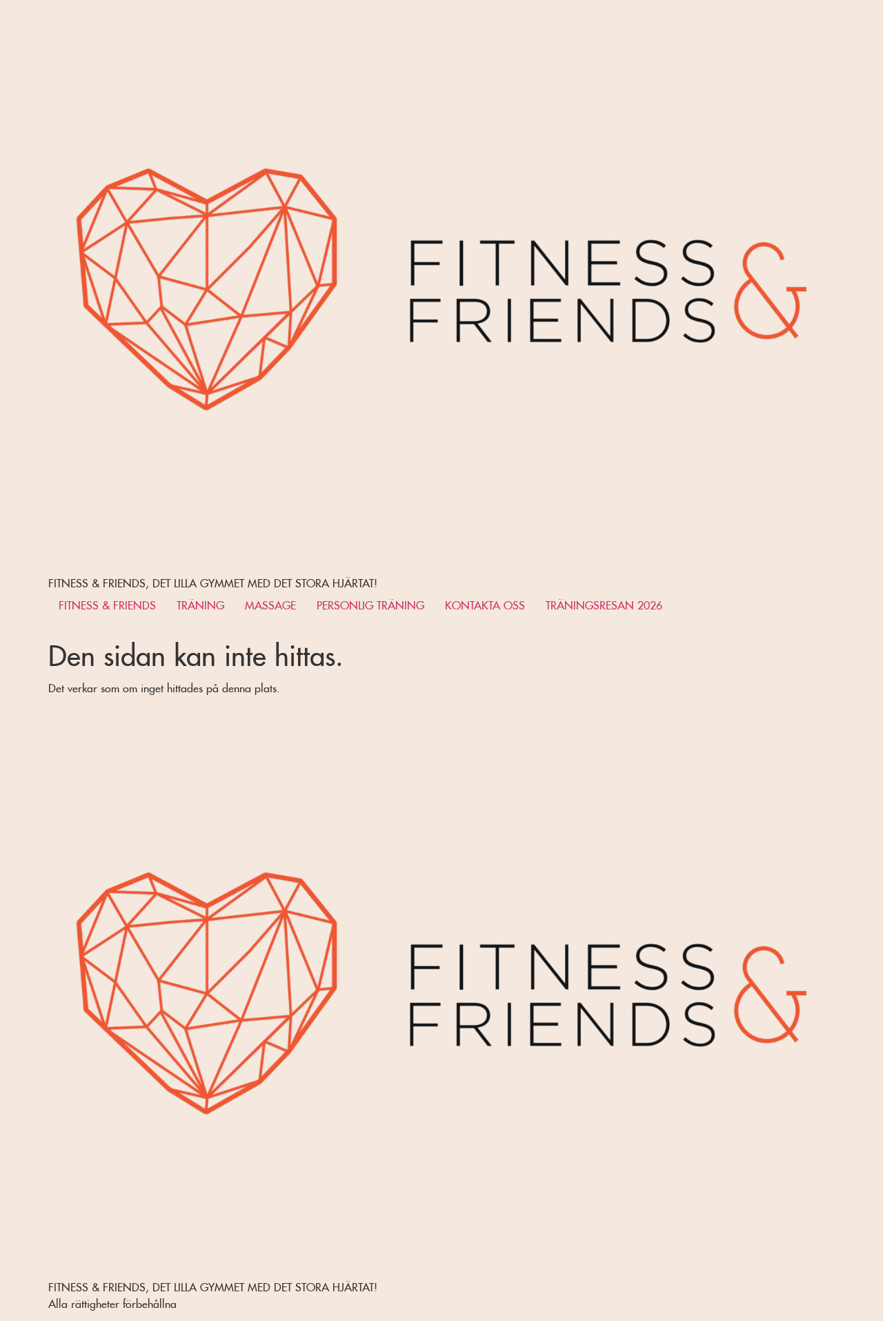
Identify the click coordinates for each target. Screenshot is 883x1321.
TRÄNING (200, 603)
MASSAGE (270, 603)
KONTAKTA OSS (485, 603)
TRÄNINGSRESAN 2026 (604, 603)
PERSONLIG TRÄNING (370, 603)
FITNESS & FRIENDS (107, 603)
